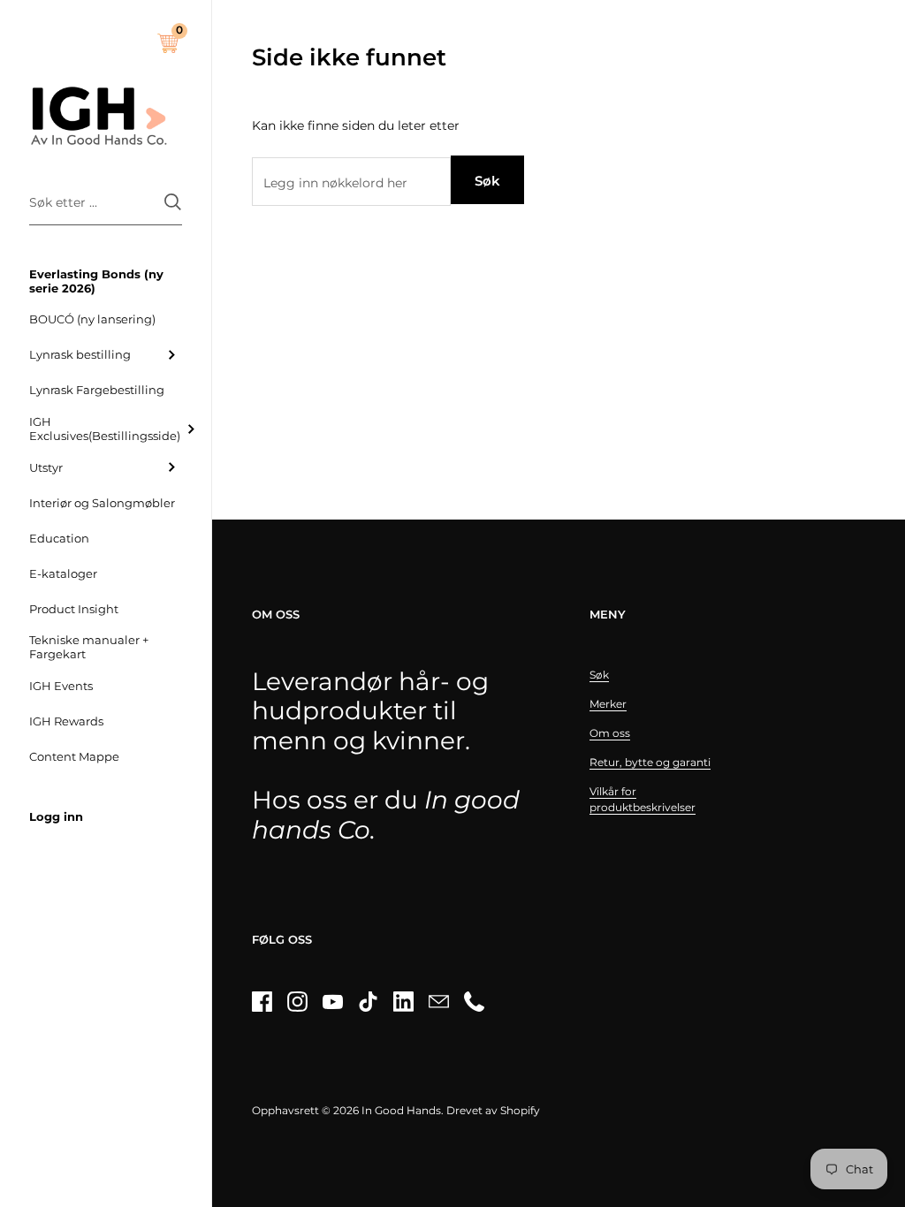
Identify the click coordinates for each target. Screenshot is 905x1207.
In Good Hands (401, 1110)
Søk (487, 180)
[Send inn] (173, 202)
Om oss (609, 733)
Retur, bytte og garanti (650, 762)
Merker (608, 703)
